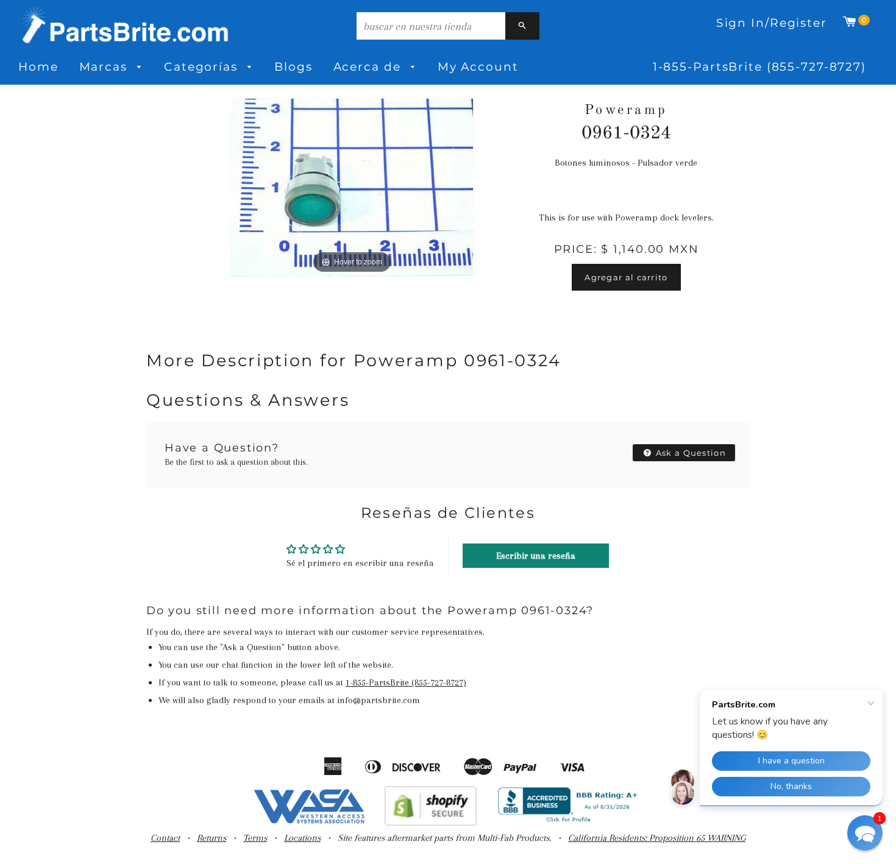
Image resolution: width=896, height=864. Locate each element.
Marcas (105, 67)
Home (38, 67)
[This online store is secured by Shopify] (431, 822)
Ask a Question (690, 453)
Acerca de (369, 67)
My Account (478, 67)
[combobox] (431, 26)
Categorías (203, 67)
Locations (302, 837)
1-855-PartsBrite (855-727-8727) (759, 67)
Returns (211, 837)
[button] (865, 833)
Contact (165, 837)
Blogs (293, 67)
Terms (255, 837)
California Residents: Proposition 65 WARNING (656, 837)
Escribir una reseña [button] (535, 555)
